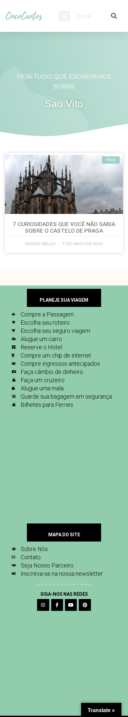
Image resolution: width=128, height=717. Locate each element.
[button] (64, 16)
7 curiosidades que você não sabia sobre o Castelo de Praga (64, 227)
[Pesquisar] (113, 16)
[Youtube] (71, 605)
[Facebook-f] (57, 605)
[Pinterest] (85, 605)
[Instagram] (43, 605)
